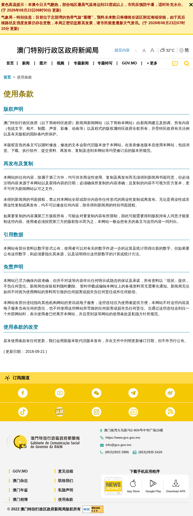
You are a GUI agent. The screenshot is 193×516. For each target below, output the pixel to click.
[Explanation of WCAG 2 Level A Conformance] (93, 509)
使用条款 (65, 499)
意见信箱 (65, 471)
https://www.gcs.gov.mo (122, 437)
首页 (7, 77)
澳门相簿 (20, 499)
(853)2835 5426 (150, 452)
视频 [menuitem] (60, 63)
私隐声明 (65, 490)
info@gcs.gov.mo (118, 445)
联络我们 (65, 481)
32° (170, 50)
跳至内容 (122, 50)
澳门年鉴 (20, 490)
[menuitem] (26, 63)
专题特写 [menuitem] (105, 63)
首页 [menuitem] (10, 63)
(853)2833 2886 (117, 452)
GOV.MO (20, 471)
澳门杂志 (20, 481)
